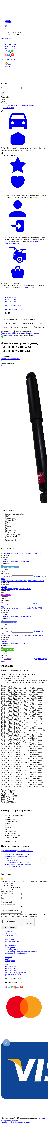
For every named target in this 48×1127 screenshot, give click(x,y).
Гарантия (8, 23)
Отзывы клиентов (12, 941)
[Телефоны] (24, 293)
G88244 (4, 559)
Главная (8, 21)
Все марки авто (11, 935)
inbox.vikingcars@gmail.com (15, 973)
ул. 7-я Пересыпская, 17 (14, 975)
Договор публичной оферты (16, 953)
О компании (10, 27)
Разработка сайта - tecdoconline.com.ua (15, 1122)
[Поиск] (24, 290)
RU (9, 67)
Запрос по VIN (11, 933)
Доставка (8, 25)
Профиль (8, 957)
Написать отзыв (7, 883)
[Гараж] (24, 130)
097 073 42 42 (10, 46)
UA (9, 64)
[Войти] (24, 217)
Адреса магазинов (8, 59)
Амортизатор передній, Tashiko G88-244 (16, 561)
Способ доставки (11, 949)
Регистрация (10, 961)
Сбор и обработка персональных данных (21, 951)
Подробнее (5, 544)
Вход (7, 959)
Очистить (4, 103)
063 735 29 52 (10, 48)
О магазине (9, 939)
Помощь (8, 931)
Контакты (9, 29)
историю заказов (27, 287)
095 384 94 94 (6, 38)
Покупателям (10, 945)
